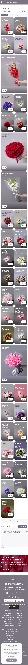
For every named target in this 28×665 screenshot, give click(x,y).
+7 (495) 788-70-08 (14, 587)
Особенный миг (18, 251)
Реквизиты (19, 613)
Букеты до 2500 (8, 615)
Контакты (19, 615)
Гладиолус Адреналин (5, 425)
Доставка (19, 617)
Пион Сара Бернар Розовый (5, 252)
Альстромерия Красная (6, 213)
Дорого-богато (8, 621)
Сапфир (17, 289)
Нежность (18, 386)
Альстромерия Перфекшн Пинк (19, 271)
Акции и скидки (10, 633)
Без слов (17, 212)
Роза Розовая (5, 308)
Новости (19, 623)
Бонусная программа (10, 629)
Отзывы (19, 625)
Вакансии (19, 621)
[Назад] (1, 8)
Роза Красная (5, 115)
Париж (4, 443)
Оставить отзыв (22, 526)
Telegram (15, 597)
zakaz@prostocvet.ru (15, 593)
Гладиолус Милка (5, 405)
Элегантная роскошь (5, 386)
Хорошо (11, 660)
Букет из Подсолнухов (6, 328)
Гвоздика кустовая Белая (18, 329)
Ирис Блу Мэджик (4, 482)
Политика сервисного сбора (10, 641)
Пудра (3, 231)
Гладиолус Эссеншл (18, 97)
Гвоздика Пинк (6, 463)
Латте (17, 424)
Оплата (19, 619)
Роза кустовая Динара (19, 309)
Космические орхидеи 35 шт (6, 98)
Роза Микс (18, 38)
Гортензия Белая (18, 482)
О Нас (19, 611)
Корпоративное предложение (10, 631)
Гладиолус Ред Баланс (5, 19)
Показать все (4, 547)
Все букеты (8, 613)
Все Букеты (4, 14)
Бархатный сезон (18, 232)
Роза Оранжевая (18, 116)
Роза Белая (5, 38)
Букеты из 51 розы (8, 619)
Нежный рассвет (17, 19)
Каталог (8, 611)
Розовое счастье (4, 290)
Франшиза (10, 639)
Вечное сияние (17, 405)
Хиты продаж (8, 623)
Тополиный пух (6, 270)
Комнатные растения (8, 625)
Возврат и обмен (10, 637)
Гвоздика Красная (4, 502)
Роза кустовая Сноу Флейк (19, 463)
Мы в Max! (12, 597)
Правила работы (10, 635)
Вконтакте (9, 597)
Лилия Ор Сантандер (18, 444)
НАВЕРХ (14, 579)
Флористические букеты (14, 14)
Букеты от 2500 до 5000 (8, 617)
